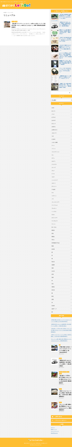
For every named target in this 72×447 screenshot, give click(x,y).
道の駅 (21, 30)
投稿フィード (54, 429)
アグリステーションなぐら (27, 28)
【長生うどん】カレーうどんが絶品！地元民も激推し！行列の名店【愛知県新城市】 (61, 335)
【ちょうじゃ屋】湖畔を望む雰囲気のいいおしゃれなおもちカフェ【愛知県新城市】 (61, 339)
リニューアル (38, 28)
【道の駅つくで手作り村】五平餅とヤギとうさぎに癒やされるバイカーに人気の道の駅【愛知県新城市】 (61, 330)
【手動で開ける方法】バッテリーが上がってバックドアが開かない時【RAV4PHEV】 (61, 320)
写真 (15, 30)
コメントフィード (55, 431)
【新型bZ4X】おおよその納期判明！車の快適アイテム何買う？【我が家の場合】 (61, 325)
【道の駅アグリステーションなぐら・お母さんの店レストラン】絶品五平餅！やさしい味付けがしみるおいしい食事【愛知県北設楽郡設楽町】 (28, 25)
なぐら (20, 28)
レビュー (43, 28)
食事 (29, 30)
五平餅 (13, 30)
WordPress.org (54, 433)
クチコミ (34, 28)
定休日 (18, 30)
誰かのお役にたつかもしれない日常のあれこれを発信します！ (36, 443)
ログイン (53, 427)
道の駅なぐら (25, 30)
